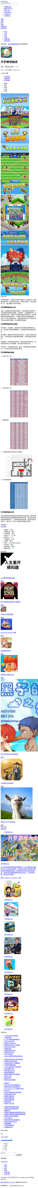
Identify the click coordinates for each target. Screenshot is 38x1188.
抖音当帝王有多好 (10, 1047)
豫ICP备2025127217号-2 (8, 1182)
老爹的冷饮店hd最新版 (11, 1116)
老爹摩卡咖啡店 (9, 1096)
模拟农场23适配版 (10, 1080)
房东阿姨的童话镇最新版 (12, 1120)
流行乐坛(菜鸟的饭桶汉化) (12, 1085)
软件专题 (7, 1174)
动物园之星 (7, 6)
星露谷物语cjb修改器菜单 (12, 1087)
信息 (5, 89)
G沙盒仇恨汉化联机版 (11, 1035)
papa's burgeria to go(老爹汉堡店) (14, 1088)
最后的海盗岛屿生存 (10, 1121)
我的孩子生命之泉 (10, 1043)
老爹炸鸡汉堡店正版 (10, 1061)
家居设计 (7, 1083)
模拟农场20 (7, 1078)
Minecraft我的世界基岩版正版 (13, 1056)
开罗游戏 (7, 76)
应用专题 (7, 41)
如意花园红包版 (9, 1068)
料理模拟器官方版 (10, 1094)
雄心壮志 (7, 1090)
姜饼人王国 (7, 1076)
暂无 (12, 548)
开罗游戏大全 (8, 832)
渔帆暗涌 (7, 1110)
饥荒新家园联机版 (10, 1065)
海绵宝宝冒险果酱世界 (11, 1108)
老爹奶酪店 (7, 1123)
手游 (5, 33)
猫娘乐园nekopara (9, 1070)
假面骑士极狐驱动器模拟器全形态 (14, 1112)
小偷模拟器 (7, 1037)
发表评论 (19, 1155)
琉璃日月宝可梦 (9, 1103)
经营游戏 (7, 80)
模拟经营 (16, 44)
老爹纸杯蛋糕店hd (10, 1050)
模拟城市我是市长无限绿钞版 (13, 1059)
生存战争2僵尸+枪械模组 (12, 1063)
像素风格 (7, 78)
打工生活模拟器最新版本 (12, 1039)
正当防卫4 (7, 15)
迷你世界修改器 (9, 1098)
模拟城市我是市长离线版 (12, 1074)
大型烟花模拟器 (9, 1125)
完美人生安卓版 (9, 1041)
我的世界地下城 (9, 1052)
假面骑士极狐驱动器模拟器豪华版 (14, 1114)
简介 (5, 85)
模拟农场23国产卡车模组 (12, 1045)
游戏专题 (7, 39)
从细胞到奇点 (8, 1127)
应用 (5, 37)
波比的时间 (7, 12)
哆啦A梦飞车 (8, 8)
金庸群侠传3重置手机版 (11, 1107)
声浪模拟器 (7, 1048)
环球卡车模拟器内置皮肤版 (12, 1092)
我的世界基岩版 (9, 1100)
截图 (5, 83)
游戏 (12, 44)
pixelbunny (7, 14)
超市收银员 (7, 1101)
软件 (5, 35)
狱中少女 (7, 10)
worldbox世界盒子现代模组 (12, 1067)
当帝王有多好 (8, 1054)
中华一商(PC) (8, 1118)
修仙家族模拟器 (9, 1072)
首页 (5, 31)
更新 (5, 87)
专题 (5, 91)
